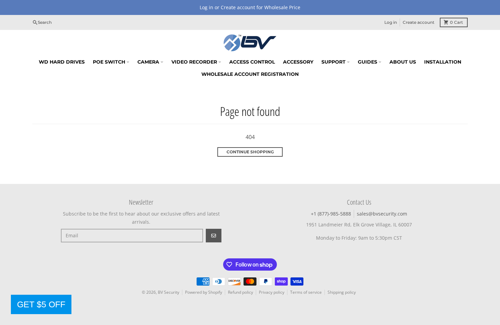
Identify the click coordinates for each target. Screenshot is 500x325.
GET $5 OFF (41, 304)
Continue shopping (250, 151)
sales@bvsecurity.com (382, 213)
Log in (390, 22)
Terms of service (306, 292)
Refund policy (240, 292)
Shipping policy (342, 292)
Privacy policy (271, 292)
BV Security (168, 292)
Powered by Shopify (203, 292)
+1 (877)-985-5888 (331, 213)
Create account (418, 22)
